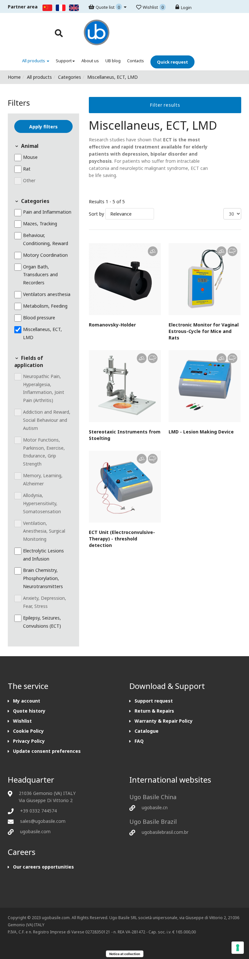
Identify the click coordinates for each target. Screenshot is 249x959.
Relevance (121, 214)
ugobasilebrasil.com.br (165, 832)
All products (34, 61)
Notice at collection (124, 954)
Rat (26, 169)
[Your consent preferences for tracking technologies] (237, 947)
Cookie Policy (28, 731)
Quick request (172, 62)
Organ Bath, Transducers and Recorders (40, 275)
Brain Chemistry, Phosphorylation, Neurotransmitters (43, 578)
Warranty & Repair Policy (164, 721)
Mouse (30, 157)
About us (90, 61)
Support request (154, 701)
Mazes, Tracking (40, 223)
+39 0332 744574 (38, 811)
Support (64, 61)
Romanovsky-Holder (112, 325)
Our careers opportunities (43, 867)
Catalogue (147, 731)
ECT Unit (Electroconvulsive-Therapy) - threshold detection (122, 538)
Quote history (29, 711)
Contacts (135, 61)
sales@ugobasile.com (42, 821)
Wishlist (22, 721)
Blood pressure (39, 317)
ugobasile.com (35, 831)
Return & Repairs (154, 711)
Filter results (165, 105)
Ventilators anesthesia (46, 294)
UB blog (113, 61)
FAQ (139, 741)
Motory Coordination (45, 255)
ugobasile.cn (155, 807)
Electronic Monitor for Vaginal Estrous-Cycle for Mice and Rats (204, 331)
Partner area (23, 7)
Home (14, 77)
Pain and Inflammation (47, 212)
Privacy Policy (29, 741)
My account (26, 701)
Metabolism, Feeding (45, 306)
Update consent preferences (47, 751)
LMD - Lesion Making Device (201, 432)
